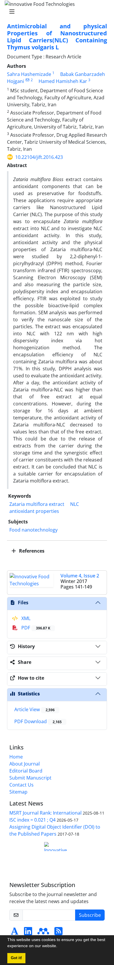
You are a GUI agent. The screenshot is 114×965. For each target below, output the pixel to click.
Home (16, 757)
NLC (74, 504)
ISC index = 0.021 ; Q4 (32, 820)
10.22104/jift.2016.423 (39, 157)
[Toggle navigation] (55, 12)
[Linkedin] (28, 933)
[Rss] (58, 933)
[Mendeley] (43, 933)
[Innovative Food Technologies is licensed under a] (57, 846)
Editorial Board (25, 771)
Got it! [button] (16, 958)
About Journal (24, 764)
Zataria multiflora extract (36, 504)
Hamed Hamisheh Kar (63, 81)
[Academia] (14, 933)
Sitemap (18, 792)
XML (25, 618)
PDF (35, 627)
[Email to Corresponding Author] (27, 79)
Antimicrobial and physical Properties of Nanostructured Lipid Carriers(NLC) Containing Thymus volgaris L (57, 36)
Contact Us (21, 785)
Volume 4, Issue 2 (80, 575)
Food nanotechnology (33, 530)
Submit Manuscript (30, 778)
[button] (59, 946)
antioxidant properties (34, 511)
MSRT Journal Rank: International (45, 813)
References (31, 551)
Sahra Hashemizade (29, 74)
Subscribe (90, 915)
